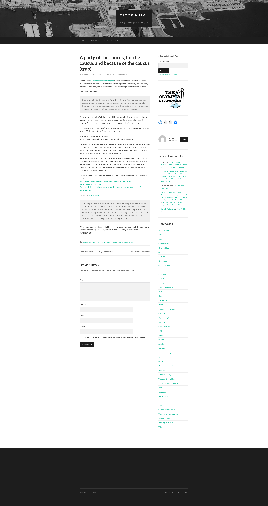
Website (83, 326)
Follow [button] (184, 139)
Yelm (160, 427)
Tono (160, 388)
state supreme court (165, 366)
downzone (162, 274)
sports (160, 361)
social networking (164, 353)
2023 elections (163, 230)
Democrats (87, 242)
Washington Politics (126, 242)
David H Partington (168, 209)
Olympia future (163, 322)
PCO (160, 331)
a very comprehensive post (102, 80)
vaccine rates (163, 401)
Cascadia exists (163, 243)
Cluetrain (161, 257)
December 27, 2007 (87, 74)
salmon (161, 340)
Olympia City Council (166, 318)
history (161, 278)
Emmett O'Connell (106, 74)
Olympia (161, 313)
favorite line (93, 195)
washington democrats (166, 409)
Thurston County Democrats (101, 242)
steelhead (162, 370)
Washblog (115, 242)
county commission (165, 265)
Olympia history (164, 326)
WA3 (160, 405)
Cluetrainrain (163, 261)
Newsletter (94, 40)
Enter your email (164, 61)
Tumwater (162, 392)
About (82, 40)
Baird (160, 239)
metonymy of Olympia (166, 309)
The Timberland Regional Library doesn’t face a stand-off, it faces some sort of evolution (174, 164)
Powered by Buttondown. (167, 74)
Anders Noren (177, 492)
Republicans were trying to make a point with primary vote (105, 181)
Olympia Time (134, 15)
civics (160, 252)
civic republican (164, 248)
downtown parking (165, 270)
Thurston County (164, 375)
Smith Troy (162, 348)
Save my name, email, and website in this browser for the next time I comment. (113, 337)
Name (83, 305)
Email (82, 315)
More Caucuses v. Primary (91, 184)
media (160, 305)
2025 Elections (163, 235)
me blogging (162, 300)
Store (116, 40)
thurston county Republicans (168, 383)
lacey (160, 292)
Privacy (106, 40)
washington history (165, 418)
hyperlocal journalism (166, 287)
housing (161, 283)
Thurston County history (167, 379)
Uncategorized (163, 396)
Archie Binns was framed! (140, 250)
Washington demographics (168, 414)
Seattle (161, 344)
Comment (84, 280)
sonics (160, 357)
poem (160, 335)
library (160, 296)
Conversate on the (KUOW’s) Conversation (96, 250)
